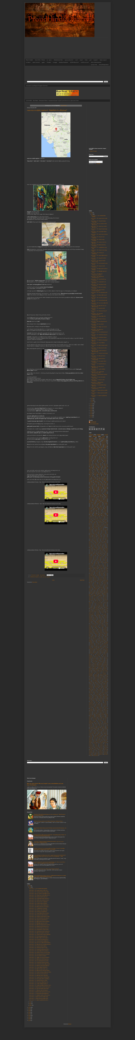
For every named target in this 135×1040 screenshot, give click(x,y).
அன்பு (93, 459)
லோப (92, 730)
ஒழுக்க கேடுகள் (101, 609)
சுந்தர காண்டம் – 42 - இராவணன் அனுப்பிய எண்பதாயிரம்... (39, 932)
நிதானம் (91, 682)
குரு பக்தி (105, 623)
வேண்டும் (98, 463)
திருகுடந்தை (101, 662)
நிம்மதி (97, 682)
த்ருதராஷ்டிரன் (101, 676)
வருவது (96, 733)
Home (53, 580)
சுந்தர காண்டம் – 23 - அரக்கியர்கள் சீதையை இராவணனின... (39, 963)
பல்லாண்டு (98, 506)
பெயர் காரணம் (104, 703)
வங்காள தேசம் (100, 730)
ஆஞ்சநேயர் (106, 586)
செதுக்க (100, 643)
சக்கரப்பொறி (102, 633)
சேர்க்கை (106, 497)
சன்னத (94, 635)
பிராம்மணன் (104, 452)
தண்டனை (104, 654)
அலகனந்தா (90, 580)
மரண (90, 510)
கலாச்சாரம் (105, 616)
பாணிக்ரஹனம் (106, 690)
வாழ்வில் (103, 735)
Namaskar (102, 526)
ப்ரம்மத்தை (91, 710)
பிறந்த (102, 697)
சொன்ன (102, 646)
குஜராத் (102, 622)
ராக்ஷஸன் (98, 727)
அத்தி (106, 568)
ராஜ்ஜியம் (96, 728)
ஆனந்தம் (90, 488)
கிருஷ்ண (104, 470)
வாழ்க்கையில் (99, 735)
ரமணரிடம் (94, 727)
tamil (89, 459)
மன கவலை (103, 715)
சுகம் (107, 641)
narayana (92, 483)
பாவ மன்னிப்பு (97, 694)
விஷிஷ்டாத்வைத (96, 741)
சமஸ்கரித (91, 496)
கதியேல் (97, 615)
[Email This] (47, 575)
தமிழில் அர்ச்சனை (97, 655)
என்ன (97, 439)
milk (93, 549)
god (103, 449)
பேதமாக (90, 707)
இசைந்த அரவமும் (105, 590)
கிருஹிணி (98, 622)
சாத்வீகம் (91, 637)
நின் (94, 682)
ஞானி (101, 450)
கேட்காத (97, 627)
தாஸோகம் (93, 661)
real (106, 554)
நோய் (102, 683)
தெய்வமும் (96, 674)
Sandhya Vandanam (63, 62)
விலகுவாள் (90, 740)
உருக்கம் (90, 600)
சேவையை (98, 646)
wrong (90, 562)
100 (89, 516)
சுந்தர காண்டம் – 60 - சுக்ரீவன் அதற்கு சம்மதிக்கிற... (38, 903)
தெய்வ (91, 474)
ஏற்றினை (96, 607)
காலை (106, 621)
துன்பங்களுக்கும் (99, 668)
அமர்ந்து (101, 573)
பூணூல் (43, 62)
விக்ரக (107, 735)
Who (90, 447)
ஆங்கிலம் (91, 586)
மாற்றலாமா (90, 720)
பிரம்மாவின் (98, 695)
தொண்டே (95, 676)
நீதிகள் (95, 683)
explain (91, 482)
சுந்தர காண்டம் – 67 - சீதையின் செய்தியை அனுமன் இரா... (39, 891)
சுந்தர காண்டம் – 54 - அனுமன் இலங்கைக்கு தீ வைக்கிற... (39, 913)
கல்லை (102, 617)
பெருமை (91, 446)
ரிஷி (99, 441)
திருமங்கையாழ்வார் (92, 501)
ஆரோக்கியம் (95, 589)
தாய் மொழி (102, 660)
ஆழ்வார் (97, 459)
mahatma (106, 548)
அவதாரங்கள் (105, 582)
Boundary (90, 480)
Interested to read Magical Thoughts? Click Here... (37, 85)
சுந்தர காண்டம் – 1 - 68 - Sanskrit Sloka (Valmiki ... (38, 888)
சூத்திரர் (106, 642)
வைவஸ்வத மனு (102, 514)
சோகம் (90, 456)
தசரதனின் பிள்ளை (93, 653)
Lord (106, 463)
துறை (90, 670)
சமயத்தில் (40, 576)
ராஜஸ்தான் (48, 576)
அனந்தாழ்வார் (99, 486)
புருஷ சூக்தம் (106, 700)
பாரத (106, 506)
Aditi (89, 521)
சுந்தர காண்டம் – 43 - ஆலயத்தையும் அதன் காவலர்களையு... (39, 931)
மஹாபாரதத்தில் (104, 717)
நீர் (106, 474)
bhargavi (98, 534)
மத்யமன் (106, 714)
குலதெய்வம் (91, 494)
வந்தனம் (96, 442)
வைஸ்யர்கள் (97, 747)
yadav (93, 562)
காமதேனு (98, 620)
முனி (96, 722)
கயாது (106, 615)
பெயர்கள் (96, 508)
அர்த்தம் (95, 436)
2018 (91, 415)
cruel (102, 536)
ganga (96, 541)
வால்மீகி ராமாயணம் (85, 62)
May (92, 400)
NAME (98, 526)
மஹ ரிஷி (99, 717)
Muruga (95, 526)
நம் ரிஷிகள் (28, 62)
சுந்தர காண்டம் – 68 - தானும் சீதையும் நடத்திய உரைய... (38, 890)
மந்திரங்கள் (96, 509)
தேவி (99, 675)
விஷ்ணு (90, 742)
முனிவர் (100, 722)
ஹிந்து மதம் (105, 515)
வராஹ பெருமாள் (91, 733)
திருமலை (97, 456)
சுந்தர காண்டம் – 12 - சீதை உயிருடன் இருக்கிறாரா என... (97, 367)
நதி (93, 677)
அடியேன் (90, 566)
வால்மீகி (103, 436)
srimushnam (91, 559)
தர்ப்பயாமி (105, 656)
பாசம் (102, 506)
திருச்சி (106, 662)
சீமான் (95, 641)
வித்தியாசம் (100, 737)
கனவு (90, 493)
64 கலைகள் (95, 520)
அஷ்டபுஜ (100, 583)
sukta (102, 559)
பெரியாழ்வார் (103, 442)
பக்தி (100, 448)
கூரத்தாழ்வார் (92, 495)
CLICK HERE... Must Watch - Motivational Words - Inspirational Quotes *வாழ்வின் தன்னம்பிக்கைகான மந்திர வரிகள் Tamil (52, 100)
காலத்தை (102, 621)
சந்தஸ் (102, 495)
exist (89, 541)
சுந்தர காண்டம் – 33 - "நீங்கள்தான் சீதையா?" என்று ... (38, 947)
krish (97, 547)
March (92, 401)
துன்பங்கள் (105, 668)
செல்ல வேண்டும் (100, 497)
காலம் (100, 470)
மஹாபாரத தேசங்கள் (69, 59)
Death (107, 522)
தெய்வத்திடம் (106, 502)
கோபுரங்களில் (100, 630)
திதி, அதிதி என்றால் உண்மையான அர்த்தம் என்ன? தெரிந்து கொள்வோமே (46, 868)
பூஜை (96, 476)
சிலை (107, 496)
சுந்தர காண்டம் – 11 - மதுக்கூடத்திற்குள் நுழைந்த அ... (38, 983)
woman (94, 486)
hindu (90, 441)
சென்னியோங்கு (105, 643)
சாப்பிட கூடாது (96, 637)
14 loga (106, 516)
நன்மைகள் (102, 677)
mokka (96, 549)
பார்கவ (90, 507)
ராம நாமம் (100, 728)
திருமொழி (98, 501)
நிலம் (104, 503)
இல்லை (100, 489)
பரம (95, 688)
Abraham (100, 520)
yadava (96, 562)
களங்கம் (105, 617)
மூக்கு (100, 723)
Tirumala (105, 529)
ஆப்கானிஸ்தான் (95, 588)
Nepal (90, 481)
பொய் (106, 508)
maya (107, 482)
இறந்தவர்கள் (105, 593)
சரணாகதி (100, 460)
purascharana (94, 554)
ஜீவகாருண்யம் (103, 650)
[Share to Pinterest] (52, 575)
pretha (106, 553)
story (101, 447)
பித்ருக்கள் (95, 507)
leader (101, 547)
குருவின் (104, 493)
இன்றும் (91, 593)
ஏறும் (89, 607)
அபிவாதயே (92, 573)
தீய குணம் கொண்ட (93, 667)
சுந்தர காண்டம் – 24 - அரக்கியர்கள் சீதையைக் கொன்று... (39, 962)
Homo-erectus (100, 523)
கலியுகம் (95, 617)
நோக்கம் (99, 683)
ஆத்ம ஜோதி (97, 587)
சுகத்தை (104, 641)
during (91, 540)
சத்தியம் (105, 472)
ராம (94, 463)
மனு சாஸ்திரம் (98, 716)
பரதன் (91, 506)
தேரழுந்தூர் (95, 675)
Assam (98, 521)
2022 (91, 408)
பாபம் (99, 475)
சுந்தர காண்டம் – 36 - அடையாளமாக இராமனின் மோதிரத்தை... (40, 942)
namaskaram (101, 549)
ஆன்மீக (102, 587)
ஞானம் (105, 499)
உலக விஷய (106, 600)
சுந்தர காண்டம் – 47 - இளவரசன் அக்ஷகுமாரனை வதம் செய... (97, 274)
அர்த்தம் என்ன (100, 454)
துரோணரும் (105, 669)
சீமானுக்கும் (90, 641)
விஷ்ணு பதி (94, 742)
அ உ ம (100, 563)
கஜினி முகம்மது (96, 610)
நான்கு (90, 681)
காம (95, 620)
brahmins (99, 535)
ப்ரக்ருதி (105, 708)
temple (94, 560)
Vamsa (103, 530)
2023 (91, 407)
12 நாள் (97, 516)
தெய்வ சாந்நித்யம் (99, 502)
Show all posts (64, 105)
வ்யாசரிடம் (101, 747)
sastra (96, 556)
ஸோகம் (97, 749)
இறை (89, 594)
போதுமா (95, 708)
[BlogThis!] (48, 575)
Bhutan (105, 521)
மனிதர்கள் (105, 509)
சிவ (97, 640)
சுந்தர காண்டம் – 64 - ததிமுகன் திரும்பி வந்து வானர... (38, 896)
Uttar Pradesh (98, 530)
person (96, 483)
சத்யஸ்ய (90, 635)
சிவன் (106, 640)
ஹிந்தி (91, 755)
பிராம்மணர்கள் (91, 476)
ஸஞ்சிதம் (90, 748)
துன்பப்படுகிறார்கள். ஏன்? (98, 669)
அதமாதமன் (91, 568)
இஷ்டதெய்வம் (97, 595)
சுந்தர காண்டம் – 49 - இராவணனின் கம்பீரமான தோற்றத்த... (39, 921)
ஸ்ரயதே (105, 749)
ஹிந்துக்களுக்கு (95, 755)
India (102, 463)
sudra (95, 559)
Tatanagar (101, 529)
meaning (94, 441)
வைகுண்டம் (95, 514)
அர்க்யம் (102, 575)
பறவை (99, 689)
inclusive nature (101, 543)
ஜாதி (90, 59)
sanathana (101, 555)
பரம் (94, 506)
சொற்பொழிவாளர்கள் (92, 648)
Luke (101, 480)
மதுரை (96, 446)
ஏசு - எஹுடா (49, 59)
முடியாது (99, 721)
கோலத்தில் (105, 630)
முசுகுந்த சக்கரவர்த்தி (92, 721)
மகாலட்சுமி (90, 713)
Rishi (100, 449)
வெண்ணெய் (96, 743)
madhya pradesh (95, 548)
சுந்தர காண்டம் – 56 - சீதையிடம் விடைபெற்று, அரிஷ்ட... (38, 909)
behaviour (103, 533)
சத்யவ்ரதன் (105, 634)
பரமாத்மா (104, 448)
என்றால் (90, 470)
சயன (97, 636)
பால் (92, 694)
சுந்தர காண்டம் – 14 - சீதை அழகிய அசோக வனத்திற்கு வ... (39, 978)
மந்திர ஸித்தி (92, 715)
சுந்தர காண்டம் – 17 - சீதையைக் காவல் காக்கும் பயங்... (38, 973)
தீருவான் (105, 667)
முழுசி (97, 723)
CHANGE (99, 522)
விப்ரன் (103, 513)
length (104, 547)
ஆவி (96, 590)
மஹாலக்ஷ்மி (105, 510)
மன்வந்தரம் (103, 716)
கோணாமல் (105, 629)
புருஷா (96, 701)
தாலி (106, 660)
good (103, 541)
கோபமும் (95, 630)
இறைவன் (95, 489)
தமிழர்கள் (90, 500)
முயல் (94, 723)
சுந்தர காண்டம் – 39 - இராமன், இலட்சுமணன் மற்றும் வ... (39, 937)
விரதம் (107, 513)
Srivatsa (105, 528)
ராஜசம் (107, 727)
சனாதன (106, 495)
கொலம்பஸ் (105, 628)
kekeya (101, 546)
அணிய (106, 566)
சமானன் (101, 635)
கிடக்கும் (93, 622)
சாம (100, 637)
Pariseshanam (95, 527)
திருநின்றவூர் (100, 663)
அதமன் (107, 567)
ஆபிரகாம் (90, 588)
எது (93, 603)
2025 (91, 403)
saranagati (91, 467)
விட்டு (106, 736)
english (98, 434)
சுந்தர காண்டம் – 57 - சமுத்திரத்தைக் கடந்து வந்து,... (38, 908)
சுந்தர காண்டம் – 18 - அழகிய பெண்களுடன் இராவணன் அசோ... (98, 351)
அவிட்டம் (95, 583)
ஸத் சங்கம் (94, 748)
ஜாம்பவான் (91, 650)
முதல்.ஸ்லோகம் (91, 722)
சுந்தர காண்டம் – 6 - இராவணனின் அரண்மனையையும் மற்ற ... (97, 383)
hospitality (96, 543)
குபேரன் (95, 623)
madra (103, 482)
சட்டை (94, 634)
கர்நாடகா (94, 616)
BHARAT (99, 479)
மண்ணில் (90, 714)
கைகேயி (90, 628)
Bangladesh (105, 479)
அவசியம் (99, 582)
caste (103, 481)
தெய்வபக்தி (92, 503)
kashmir (97, 546)
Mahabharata (32, 576)
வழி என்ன (94, 734)
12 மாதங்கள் (102, 516)
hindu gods (91, 543)
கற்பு (101, 616)
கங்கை (107, 490)
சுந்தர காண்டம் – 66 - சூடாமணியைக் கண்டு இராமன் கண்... (39, 893)
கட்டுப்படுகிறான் (91, 614)
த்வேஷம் (105, 676)
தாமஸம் (90, 660)
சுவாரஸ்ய (102, 642)
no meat (94, 550)
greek (94, 542)
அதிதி (103, 568)
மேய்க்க (107, 723)
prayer (102, 553)
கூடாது (101, 472)
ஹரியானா (101, 754)
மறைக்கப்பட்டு (95, 717)
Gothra (91, 523)
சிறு (104, 496)
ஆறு (103, 589)
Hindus (99, 440)
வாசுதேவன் (99, 734)
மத (93, 714)
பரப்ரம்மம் (91, 688)
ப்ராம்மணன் (105, 710)
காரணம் (90, 455)
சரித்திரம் (105, 460)
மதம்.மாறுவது (97, 714)
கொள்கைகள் (91, 629)
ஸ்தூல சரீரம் (101, 749)
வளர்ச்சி (90, 734)
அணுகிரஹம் (95, 567)
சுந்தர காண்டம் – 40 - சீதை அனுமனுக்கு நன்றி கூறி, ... (38, 936)
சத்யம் (101, 634)
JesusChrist (96, 480)
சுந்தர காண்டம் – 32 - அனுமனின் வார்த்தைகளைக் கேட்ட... (97, 314)
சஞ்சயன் (90, 634)
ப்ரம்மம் (96, 710)
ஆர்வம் (100, 589)
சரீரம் (107, 636)
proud (90, 554)
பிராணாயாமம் (100, 461)
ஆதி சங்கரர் (96, 487)
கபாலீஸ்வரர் (102, 615)
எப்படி (90, 448)
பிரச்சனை (90, 695)
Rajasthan (37, 576)
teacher (90, 560)
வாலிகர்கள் (90, 735)
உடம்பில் (106, 595)
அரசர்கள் (102, 574)
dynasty (95, 540)
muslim (100, 466)
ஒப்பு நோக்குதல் (97, 608)
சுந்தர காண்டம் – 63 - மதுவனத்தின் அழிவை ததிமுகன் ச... (39, 898)
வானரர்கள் (99, 513)
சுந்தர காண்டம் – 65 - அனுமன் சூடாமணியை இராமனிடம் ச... (39, 895)
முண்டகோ (104, 721)
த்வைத (90, 677)
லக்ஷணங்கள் (101, 729)
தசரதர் (98, 653)
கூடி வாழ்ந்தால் (101, 626)
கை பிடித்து (105, 627)
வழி (89, 479)
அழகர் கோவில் (105, 581)
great (106, 541)
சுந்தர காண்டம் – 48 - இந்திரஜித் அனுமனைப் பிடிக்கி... (38, 923)
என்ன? (106, 603)
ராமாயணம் (91, 437)
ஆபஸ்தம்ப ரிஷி (94, 64)
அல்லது (93, 581)
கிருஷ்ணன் (91, 472)
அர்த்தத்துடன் (105, 486)
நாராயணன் (91, 452)
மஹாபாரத (44, 576)
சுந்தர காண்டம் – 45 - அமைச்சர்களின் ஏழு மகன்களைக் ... (39, 927)
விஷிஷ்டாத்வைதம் (104, 741)
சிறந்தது (90, 640)
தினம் (106, 661)
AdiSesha (105, 520)
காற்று (93, 621)
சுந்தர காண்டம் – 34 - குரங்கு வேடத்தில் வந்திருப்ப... (38, 945)
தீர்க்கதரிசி (90, 668)
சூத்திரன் (104, 455)
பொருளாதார (100, 707)
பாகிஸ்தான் (105, 689)
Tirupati (90, 530)
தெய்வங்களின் (91, 673)
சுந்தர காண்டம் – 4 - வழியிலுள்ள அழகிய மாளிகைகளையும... (98, 388)
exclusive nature (104, 540)
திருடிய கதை (91, 663)
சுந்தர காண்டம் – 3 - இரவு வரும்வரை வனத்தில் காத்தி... (38, 996)
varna (100, 467)
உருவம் (94, 600)
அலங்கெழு (95, 580)
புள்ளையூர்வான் (91, 702)
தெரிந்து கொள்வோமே (103, 674)
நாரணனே (103, 681)
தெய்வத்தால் (104, 673)
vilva (96, 561)
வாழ (94, 735)
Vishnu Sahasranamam (96, 62)
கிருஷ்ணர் (96, 59)
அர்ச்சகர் (99, 576)
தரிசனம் (97, 656)
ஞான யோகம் (101, 499)
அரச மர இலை (97, 574)
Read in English (29, 59)
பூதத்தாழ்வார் (91, 703)
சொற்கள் (105, 647)
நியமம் (101, 682)
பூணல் (105, 702)
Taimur (94, 529)
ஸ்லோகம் (90, 449)
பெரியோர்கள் (99, 704)
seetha (104, 556)
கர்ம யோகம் (105, 459)
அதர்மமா (99, 568)
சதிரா (97, 634)
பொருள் (90, 462)
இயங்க (94, 593)
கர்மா (94, 493)
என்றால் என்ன (104, 443)
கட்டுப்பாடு (104, 614)
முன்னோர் (105, 722)
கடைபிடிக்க (97, 613)
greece (90, 542)
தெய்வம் (95, 461)
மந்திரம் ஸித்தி (98, 715)
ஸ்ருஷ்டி (90, 754)
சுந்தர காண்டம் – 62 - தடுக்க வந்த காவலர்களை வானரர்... (39, 900)
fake (92, 541)
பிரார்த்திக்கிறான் (100, 696)
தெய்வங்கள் (98, 673)
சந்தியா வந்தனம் (103, 59)
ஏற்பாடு (93, 607)
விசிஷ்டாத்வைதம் (96, 736)
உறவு (102, 469)
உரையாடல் (101, 600)
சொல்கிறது (95, 499)
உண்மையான (101, 596)
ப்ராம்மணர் (90, 509)
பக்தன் (106, 683)
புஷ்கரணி (97, 702)
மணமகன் (98, 713)
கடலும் (106, 610)
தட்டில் (106, 653)
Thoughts (49, 62)
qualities (105, 483)
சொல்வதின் (92, 649)
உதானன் (105, 596)
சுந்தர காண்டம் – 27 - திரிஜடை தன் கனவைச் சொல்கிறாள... (39, 957)
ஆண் (91, 487)
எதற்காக (90, 603)
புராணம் (95, 700)
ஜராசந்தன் (106, 649)
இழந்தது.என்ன (91, 595)
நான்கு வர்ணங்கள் (95, 681)
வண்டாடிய (105, 730)
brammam (98, 481)
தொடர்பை (91, 676)
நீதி (107, 503)
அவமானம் (90, 583)
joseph (93, 546)
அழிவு (95, 582)
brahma (94, 481)
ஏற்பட (103, 490)
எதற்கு (106, 469)
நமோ (96, 503)
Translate (98, 163)
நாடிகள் (100, 680)
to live (102, 560)
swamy (106, 559)
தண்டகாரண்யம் (98, 654)
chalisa (103, 535)
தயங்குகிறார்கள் (91, 656)
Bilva (96, 522)
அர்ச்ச (106, 575)
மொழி (100, 462)
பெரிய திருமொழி (92, 704)
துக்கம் (103, 473)
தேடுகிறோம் (91, 675)
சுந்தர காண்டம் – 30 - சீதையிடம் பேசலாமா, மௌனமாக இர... (39, 952)
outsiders (106, 550)
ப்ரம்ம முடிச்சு (101, 709)
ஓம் (100, 459)
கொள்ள (95, 629)
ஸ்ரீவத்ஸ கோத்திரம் (97, 515)
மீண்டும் (99, 720)
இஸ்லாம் (102, 595)
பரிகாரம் (105, 688)
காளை (90, 622)
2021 (91, 410)
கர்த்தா (90, 616)
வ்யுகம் (106, 747)
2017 (29, 1020)
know (94, 547)
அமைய (105, 573)
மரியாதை (94, 510)
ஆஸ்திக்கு (99, 590)
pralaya (99, 553)
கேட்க (94, 627)
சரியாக (104, 636)
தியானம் (90, 473)
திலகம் (90, 502)
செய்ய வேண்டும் (93, 497)
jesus (100, 482)
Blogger (69, 1024)
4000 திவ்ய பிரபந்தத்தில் (99, 519)
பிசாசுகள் (105, 694)
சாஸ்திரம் (100, 496)
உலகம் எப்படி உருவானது (97, 602)
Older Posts (82, 580)
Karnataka (90, 526)
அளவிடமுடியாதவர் (99, 581)
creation (106, 481)
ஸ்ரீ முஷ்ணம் (100, 750)
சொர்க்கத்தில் (95, 647)
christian (90, 536)
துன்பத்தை (90, 669)
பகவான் (90, 443)
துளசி (93, 670)
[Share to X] (50, 575)
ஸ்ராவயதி (90, 750)
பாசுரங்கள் (94, 690)
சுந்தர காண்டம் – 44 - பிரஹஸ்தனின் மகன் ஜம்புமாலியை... (39, 929)
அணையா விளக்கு (101, 567)
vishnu (90, 486)
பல (101, 689)
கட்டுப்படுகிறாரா (98, 614)
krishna (97, 447)
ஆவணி (93, 590)
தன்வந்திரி (90, 655)
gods (99, 541)
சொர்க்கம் (100, 647)
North (91, 527)
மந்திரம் (105, 456)
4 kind (93, 519)
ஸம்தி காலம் (106, 748)
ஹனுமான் (95, 449)
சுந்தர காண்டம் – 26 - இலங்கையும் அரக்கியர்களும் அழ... (97, 330)
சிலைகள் (94, 640)
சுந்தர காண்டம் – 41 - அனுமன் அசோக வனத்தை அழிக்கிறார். (98, 290)
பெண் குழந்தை (100, 476)
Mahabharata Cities (58, 59)
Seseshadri (96, 528)
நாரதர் (103, 474)
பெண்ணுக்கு (91, 508)
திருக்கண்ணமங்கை (103, 500)
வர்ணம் (103, 733)
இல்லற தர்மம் (100, 594)
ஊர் (106, 602)
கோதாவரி (90, 630)
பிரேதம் (91, 697)
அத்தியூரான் (91, 569)
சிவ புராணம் (102, 640)
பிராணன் (95, 696)
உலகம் (91, 601)
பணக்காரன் (96, 687)
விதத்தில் (90, 737)
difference (104, 453)
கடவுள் (107, 449)
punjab (101, 483)
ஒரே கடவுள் (105, 608)
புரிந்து (98, 700)
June (92, 398)
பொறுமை (95, 462)
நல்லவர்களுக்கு (94, 680)
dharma (98, 443)
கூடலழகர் (96, 472)
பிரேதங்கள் (106, 696)
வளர (106, 733)
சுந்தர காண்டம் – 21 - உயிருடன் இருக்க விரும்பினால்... (38, 967)
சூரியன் (96, 643)
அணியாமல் (90, 567)
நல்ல (89, 680)
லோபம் (96, 730)
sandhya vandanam (92, 454)
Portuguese (101, 527)
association (96, 533)
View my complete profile (94, 423)
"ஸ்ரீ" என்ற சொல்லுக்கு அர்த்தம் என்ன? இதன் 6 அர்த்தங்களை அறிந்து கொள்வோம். (48, 821)
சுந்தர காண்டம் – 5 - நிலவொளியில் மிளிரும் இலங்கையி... (39, 993)
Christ (103, 522)
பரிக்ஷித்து (90, 689)
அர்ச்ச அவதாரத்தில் (92, 576)
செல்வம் (90, 646)
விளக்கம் (96, 453)
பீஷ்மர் (106, 461)
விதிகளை (95, 737)
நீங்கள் (92, 683)
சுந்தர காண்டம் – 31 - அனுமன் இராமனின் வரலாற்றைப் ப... (39, 950)
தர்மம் (105, 450)
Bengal (102, 521)
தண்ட (93, 654)
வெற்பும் (101, 743)
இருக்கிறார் (91, 489)
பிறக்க (99, 697)
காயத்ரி (95, 470)
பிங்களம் (101, 694)
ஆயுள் (96, 469)
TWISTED (90, 529)
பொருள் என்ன (106, 707)
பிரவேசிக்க (90, 696)
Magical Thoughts (93, 151)
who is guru (105, 561)
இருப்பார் (100, 593)
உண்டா (107, 489)
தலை (94, 500)
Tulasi (94, 530)
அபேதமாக (97, 573)
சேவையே (94, 646)
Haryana (95, 523)
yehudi (100, 562)
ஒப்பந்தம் (106, 607)
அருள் (106, 574)
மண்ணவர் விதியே (104, 713)
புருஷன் (92, 701)
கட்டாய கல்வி (104, 613)
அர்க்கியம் (97, 575)
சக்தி (106, 633)
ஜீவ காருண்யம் (97, 650)
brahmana (94, 535)
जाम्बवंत (103, 562)
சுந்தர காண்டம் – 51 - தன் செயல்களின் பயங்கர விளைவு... (39, 918)
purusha (100, 554)
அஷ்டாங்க (104, 583)
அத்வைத (101, 569)
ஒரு (101, 608)
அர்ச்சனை (104, 576)
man (90, 549)
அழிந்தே (91, 582)
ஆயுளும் (90, 589)
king (107, 546)
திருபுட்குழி (105, 663)
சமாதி (98, 635)
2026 (91, 212)
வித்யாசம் (105, 737)
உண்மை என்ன (95, 596)
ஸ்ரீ (94, 750)
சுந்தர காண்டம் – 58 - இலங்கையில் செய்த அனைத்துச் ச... (39, 906)
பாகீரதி (90, 690)
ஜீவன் (107, 650)
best (107, 533)
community (99, 536)
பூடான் (102, 702)
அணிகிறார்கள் (101, 566)
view (93, 561)
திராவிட (90, 662)
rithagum (93, 555)
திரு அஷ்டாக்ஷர (95, 662)
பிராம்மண (104, 475)
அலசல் (107, 468)
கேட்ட (101, 627)
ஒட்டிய (103, 607)
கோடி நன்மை (100, 629)
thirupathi (98, 560)
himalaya (105, 542)
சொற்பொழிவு (99, 648)
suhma (99, 559)
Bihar (93, 522)
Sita (100, 453)
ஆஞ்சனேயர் (92, 587)
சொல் (91, 499)
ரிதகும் (104, 728)
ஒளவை (90, 609)
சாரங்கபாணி (105, 637)
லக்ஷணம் (105, 729)
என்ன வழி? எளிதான (99, 603)
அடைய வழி (95, 566)
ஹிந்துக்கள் (91, 439)
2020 (91, 412)
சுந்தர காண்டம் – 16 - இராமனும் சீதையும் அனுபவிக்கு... (38, 975)
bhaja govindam (92, 534)
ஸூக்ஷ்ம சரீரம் (92, 749)
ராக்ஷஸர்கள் (103, 727)
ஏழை (100, 607)
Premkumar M (93, 422)
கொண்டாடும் (99, 628)
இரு (97, 593)
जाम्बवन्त (107, 562)
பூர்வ (100, 703)
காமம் (106, 620)
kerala (104, 546)
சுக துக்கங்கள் (99, 641)
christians (94, 536)
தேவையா (103, 675)
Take (97, 529)
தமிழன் (81, 59)
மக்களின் (94, 713)
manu (91, 466)
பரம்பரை (97, 452)
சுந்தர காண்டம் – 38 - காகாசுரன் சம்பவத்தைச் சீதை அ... (39, 939)
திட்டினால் (98, 661)
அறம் (103, 468)
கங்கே (91, 610)
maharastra (101, 548)
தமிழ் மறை (104, 655)
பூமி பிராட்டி (96, 703)
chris (106, 535)
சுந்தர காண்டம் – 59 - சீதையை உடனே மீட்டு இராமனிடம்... (39, 904)
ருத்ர (97, 729)
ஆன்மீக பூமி (95, 488)
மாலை (95, 720)
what (103, 467)
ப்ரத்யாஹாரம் (96, 709)
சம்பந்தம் (105, 635)
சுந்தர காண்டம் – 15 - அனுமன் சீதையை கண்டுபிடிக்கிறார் (39, 977)
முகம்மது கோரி (104, 720)
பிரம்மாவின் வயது (104, 695)
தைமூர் (107, 675)
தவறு (98, 500)
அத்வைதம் (99, 468)
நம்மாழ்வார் (95, 448)
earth (99, 540)
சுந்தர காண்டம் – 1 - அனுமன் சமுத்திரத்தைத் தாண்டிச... (39, 999)
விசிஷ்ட (91, 736)
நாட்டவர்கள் (105, 680)
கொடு (94, 628)
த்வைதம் (99, 474)
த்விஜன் (95, 474)
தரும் (101, 656)
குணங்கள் (99, 493)
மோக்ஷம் (105, 462)
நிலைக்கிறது (105, 682)
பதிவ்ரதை (103, 687)
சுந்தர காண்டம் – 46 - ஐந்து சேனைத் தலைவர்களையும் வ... (97, 277)
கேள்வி (95, 455)
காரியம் (90, 621)
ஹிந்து (105, 446)
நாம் (99, 681)
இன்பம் (99, 469)
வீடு (91, 514)
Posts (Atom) (34, 582)
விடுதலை (102, 736)
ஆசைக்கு (95, 586)
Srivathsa (101, 528)
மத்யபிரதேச (102, 714)
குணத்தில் (106, 622)
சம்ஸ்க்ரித (93, 636)
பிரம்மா (94, 695)
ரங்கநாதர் (90, 463)
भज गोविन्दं (91, 563)
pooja (95, 553)
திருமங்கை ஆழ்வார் (96, 473)
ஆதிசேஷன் (101, 487)
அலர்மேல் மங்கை (100, 580)
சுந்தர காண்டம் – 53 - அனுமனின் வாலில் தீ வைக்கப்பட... (39, 914)
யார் (94, 443)
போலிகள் (100, 708)
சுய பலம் (95, 642)
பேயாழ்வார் (101, 508)
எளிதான (99, 490)
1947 (90, 519)
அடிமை (94, 468)
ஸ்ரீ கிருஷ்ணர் (94, 479)
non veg (98, 550)
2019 (91, 413)
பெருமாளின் (104, 704)
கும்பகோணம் (100, 623)
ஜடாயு (102, 649)
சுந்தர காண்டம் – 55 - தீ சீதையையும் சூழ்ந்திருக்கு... (38, 911)
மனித (100, 509)
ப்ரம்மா (102, 456)
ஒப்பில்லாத (91, 608)
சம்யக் (90, 636)
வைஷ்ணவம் (92, 747)
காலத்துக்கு (97, 621)
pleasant (91, 553)
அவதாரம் (91, 469)
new (90, 550)
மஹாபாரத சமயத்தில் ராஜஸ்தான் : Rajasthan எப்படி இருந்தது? (47, 110)
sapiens (105, 555)
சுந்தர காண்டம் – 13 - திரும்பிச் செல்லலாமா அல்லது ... (38, 980)
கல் (98, 617)
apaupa (91, 533)
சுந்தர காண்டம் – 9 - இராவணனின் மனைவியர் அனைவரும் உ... (40, 986)
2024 (91, 405)
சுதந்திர (91, 642)
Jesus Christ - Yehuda (40, 59)
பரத (107, 687)
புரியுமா (102, 700)
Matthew (105, 480)
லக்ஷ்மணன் (91, 513)
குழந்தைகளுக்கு (95, 626)
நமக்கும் (107, 677)
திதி (102, 661)
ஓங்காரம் (106, 609)
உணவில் (90, 596)
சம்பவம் (96, 496)
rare (103, 554)
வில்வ (94, 740)
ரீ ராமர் (94, 729)
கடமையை (101, 610)
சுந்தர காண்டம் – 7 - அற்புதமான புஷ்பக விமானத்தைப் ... (39, 990)
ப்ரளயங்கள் (100, 710)
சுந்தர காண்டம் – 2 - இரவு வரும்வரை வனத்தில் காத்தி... (38, 998)
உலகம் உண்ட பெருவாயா (98, 601)
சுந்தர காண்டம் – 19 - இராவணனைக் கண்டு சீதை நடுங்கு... (39, 970)
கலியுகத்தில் (91, 617)
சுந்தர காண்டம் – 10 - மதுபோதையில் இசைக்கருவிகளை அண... (97, 372)
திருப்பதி (90, 461)
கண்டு (94, 615)
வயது (95, 513)
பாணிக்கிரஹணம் (99, 690)
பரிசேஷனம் (95, 689)
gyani (101, 542)
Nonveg (106, 526)
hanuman (95, 482)
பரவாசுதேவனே (100, 688)
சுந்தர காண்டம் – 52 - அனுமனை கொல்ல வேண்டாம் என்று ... (98, 261)
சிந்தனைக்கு (104, 441)
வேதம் (104, 440)
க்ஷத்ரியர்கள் (97, 633)
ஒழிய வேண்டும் (95, 609)
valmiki (105, 447)
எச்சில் (95, 490)
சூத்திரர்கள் (92, 643)
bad (99, 533)
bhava (102, 534)
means (95, 466)
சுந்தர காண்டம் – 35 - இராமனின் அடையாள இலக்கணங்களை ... (98, 306)
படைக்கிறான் (91, 687)
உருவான (97, 600)
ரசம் (90, 727)
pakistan (105, 466)
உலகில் (103, 602)
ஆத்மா (105, 487)
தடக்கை (102, 653)
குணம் (91, 623)
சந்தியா (106, 439)
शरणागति (96, 563)
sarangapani (91, 556)
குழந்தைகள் (101, 494)
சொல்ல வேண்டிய (105, 648)
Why (93, 447)
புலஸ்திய (100, 701)
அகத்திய (105, 563)
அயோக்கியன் (91, 574)
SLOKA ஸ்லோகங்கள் (74, 62)
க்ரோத (93, 633)
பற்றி (95, 475)
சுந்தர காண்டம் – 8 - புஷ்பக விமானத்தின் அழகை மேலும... (39, 988)
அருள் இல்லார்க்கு (91, 575)
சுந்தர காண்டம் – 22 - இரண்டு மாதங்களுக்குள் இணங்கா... (39, 965)
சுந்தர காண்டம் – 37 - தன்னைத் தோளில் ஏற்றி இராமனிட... (39, 941)
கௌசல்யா (98, 495)
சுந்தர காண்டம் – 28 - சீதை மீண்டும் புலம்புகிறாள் (37, 955)
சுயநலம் (99, 642)
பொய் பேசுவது (95, 707)
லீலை (89, 730)
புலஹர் (105, 701)
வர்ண (100, 733)
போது (91, 708)
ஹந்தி (93, 754)
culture (106, 536)
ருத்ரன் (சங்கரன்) (36, 62)
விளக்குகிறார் (99, 740)
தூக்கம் (106, 473)
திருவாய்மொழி (104, 501)
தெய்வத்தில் (91, 674)
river (97, 555)
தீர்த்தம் (95, 668)
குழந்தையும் (106, 494)
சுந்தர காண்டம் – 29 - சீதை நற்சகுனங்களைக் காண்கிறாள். (39, 954)
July (92, 214)
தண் (89, 654)
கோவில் (95, 460)
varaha (90, 561)
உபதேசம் (91, 490)
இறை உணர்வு (94, 594)
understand (96, 467)
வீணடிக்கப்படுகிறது (100, 742)
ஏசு (105, 454)
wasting (100, 561)
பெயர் (106, 476)
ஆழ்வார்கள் (101, 488)
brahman (90, 535)
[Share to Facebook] (51, 575)
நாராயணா (100, 503)
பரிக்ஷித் (90, 475)
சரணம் (100, 636)
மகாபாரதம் (91, 453)
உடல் (103, 489)
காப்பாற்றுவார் (91, 620)
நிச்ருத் (107, 681)
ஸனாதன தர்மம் (100, 748)
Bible (90, 522)
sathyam (99, 556)
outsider (102, 550)
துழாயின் (96, 670)
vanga (106, 560)
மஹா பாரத (99, 510)
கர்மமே (98, 616)
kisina (91, 547)
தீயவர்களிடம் (100, 667)
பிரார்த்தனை (100, 507)
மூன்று (103, 723)
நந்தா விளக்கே (97, 677)
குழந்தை (95, 494)
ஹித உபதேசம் (106, 754)
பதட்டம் (100, 687)
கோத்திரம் (90, 460)
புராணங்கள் (90, 700)
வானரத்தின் (105, 734)
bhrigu (106, 534)
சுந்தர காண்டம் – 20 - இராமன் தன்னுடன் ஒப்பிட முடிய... (38, 968)
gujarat (97, 542)
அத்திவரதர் (96, 569)
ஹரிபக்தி (97, 754)
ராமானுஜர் (55, 62)
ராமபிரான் (90, 442)
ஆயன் (106, 588)
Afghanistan (94, 521)
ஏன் (101, 439)
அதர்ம (96, 568)
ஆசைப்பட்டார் (101, 586)
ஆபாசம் (105, 587)
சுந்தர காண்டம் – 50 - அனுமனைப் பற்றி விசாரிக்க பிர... (38, 919)
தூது (93, 502)
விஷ (103, 740)
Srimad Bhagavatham (104, 64)
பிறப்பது (106, 697)
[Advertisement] (67, 47)
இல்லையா (105, 594)
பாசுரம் (76, 59)
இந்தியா (105, 488)
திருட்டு (95, 663)
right (89, 555)
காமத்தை (102, 620)
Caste (86, 59)
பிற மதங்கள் (95, 697)
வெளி (105, 743)
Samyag (91, 528)
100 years (93, 516)
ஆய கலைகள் (101, 588)
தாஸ (89, 661)
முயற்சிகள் (90, 723)
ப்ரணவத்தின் (91, 709)
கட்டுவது (90, 615)
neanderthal (106, 549)
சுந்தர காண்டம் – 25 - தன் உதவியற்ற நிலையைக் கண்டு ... (39, 960)
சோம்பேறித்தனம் (97, 649)
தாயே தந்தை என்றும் (96, 660)
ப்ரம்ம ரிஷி (106, 709)
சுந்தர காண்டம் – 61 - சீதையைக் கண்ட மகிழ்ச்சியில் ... (38, 901)
